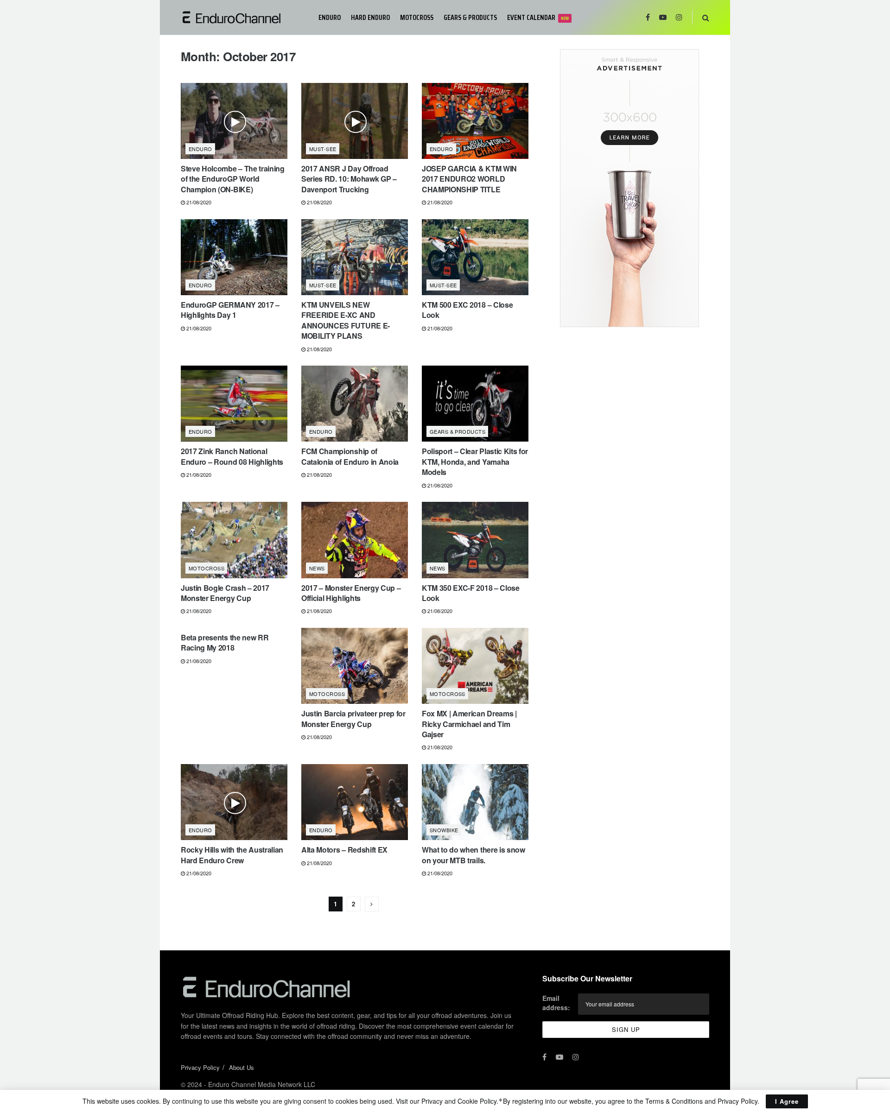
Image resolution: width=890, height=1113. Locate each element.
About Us (241, 1067)
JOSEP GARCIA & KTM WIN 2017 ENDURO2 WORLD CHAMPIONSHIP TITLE (469, 179)
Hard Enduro (370, 17)
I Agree (787, 1101)
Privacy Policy (200, 1067)
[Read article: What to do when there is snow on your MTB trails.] (475, 802)
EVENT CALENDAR (538, 17)
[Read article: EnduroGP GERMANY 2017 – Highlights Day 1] (234, 257)
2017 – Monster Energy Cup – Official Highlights (350, 592)
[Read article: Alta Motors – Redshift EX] (354, 802)
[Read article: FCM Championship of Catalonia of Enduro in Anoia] (354, 404)
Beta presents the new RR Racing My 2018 (224, 642)
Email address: (556, 1002)
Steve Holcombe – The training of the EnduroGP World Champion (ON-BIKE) (233, 179)
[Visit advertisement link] (629, 188)
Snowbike (444, 830)
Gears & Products (470, 17)
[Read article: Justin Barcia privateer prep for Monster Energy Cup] (354, 666)
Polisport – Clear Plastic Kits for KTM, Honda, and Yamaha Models (475, 461)
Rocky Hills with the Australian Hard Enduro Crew (232, 854)
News (317, 568)
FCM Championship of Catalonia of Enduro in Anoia (350, 456)
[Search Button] (705, 17)
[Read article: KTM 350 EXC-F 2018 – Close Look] (475, 540)
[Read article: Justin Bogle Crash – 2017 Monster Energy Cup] (234, 540)
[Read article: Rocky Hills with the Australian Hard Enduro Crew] (234, 802)
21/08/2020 (198, 202)
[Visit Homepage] (243, 17)
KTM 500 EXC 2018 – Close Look (467, 309)
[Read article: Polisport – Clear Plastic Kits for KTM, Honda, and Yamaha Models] (475, 404)
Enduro (329, 17)
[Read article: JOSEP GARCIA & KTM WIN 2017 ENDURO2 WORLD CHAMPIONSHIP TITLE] (475, 121)
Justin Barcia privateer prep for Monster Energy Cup (353, 718)
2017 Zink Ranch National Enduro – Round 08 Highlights (232, 456)
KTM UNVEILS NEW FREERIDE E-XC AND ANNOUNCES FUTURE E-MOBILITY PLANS (345, 320)
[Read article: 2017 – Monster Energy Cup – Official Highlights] (354, 540)
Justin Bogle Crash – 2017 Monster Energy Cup (225, 592)
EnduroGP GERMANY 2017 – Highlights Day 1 (230, 309)
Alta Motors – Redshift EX (344, 849)
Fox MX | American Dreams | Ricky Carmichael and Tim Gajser (469, 724)
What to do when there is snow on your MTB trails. (473, 854)
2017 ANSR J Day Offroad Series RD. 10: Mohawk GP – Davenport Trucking (349, 179)
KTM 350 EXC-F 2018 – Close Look (471, 592)
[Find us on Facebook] (648, 17)
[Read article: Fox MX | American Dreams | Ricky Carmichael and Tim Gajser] (475, 666)
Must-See (323, 148)
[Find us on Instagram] (679, 17)
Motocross (416, 17)
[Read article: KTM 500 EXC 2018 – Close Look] (475, 257)
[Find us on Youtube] (663, 17)
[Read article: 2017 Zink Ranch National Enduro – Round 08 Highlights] (234, 404)
